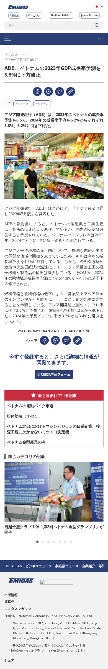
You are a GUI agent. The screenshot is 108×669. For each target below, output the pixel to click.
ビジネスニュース (38, 566)
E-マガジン (34, 15)
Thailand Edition (61, 15)
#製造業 (14, 15)
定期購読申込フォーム (54, 374)
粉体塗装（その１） (24, 416)
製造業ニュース (67, 566)
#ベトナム (42, 104)
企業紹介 (88, 566)
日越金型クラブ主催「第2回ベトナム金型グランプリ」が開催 (54, 529)
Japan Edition (89, 15)
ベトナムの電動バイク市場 (30, 405)
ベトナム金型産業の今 (26, 442)
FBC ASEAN (13, 566)
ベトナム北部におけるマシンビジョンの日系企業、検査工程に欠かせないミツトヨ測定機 (53, 429)
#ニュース (22, 104)
